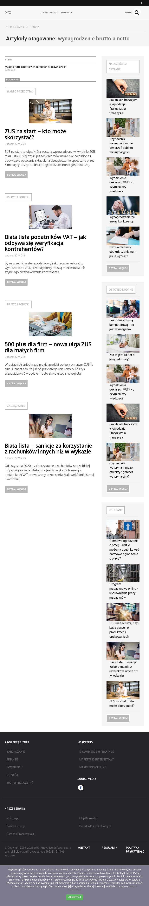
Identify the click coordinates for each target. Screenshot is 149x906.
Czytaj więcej (16, 175)
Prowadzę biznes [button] (49, 12)
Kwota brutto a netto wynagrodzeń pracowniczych (35, 66)
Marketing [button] (65, 12)
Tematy (35, 26)
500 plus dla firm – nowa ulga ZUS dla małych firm (48, 347)
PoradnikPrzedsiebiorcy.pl (95, 826)
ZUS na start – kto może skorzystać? (35, 134)
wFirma (128, 12)
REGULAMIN (109, 847)
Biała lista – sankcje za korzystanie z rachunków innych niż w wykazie (48, 448)
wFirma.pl (12, 818)
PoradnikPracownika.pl (21, 833)
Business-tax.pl (16, 826)
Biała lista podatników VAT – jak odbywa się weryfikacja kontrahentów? (45, 242)
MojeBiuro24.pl (88, 818)
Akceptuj (74, 897)
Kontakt (83, 847)
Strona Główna (15, 26)
